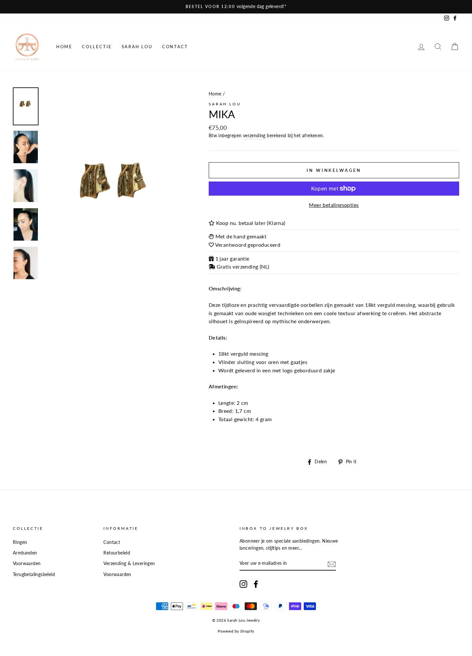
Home (64, 46)
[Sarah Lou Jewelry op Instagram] (243, 584)
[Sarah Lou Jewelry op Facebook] (256, 584)
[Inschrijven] (332, 563)
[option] (236, 6)
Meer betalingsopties (334, 205)
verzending (254, 135)
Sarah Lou (137, 46)
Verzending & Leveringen (129, 563)
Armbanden (25, 552)
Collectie (97, 46)
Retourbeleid (116, 552)
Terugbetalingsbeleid (34, 574)
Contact (175, 46)
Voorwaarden (26, 563)
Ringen (20, 542)
